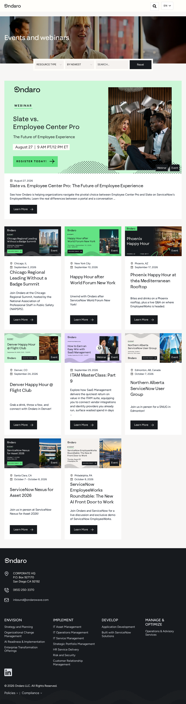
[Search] (155, 7)
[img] (93, 127)
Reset (140, 64)
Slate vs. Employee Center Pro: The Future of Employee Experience (76, 185)
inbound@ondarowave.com (31, 600)
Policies (9, 693)
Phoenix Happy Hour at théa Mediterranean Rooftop (153, 280)
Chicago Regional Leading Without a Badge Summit (28, 278)
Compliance (30, 693)
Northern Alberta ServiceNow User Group (147, 388)
